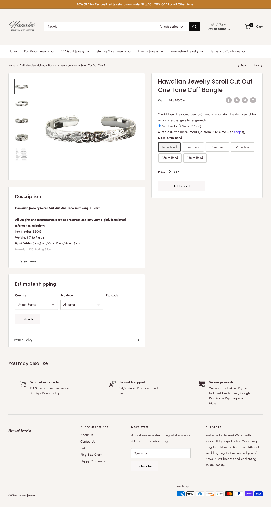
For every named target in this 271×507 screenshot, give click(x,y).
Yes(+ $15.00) (191, 126)
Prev (243, 65)
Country (20, 295)
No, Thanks (169, 126)
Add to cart (181, 186)
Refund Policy (23, 340)
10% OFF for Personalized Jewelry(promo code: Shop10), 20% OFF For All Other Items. (135, 4)
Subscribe (145, 466)
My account (217, 28)
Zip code (112, 295)
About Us (86, 435)
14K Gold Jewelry (72, 51)
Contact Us (87, 441)
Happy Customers (92, 461)
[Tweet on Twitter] (245, 100)
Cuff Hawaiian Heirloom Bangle (38, 65)
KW (160, 100)
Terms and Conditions (225, 51)
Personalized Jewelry (184, 51)
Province (66, 295)
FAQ (83, 448)
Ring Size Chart (91, 454)
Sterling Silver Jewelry (111, 51)
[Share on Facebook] (229, 100)
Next (256, 65)
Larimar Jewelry (148, 51)
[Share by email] (253, 100)
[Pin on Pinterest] (237, 100)
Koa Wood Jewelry (36, 51)
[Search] (194, 26)
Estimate (27, 319)
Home (12, 51)
